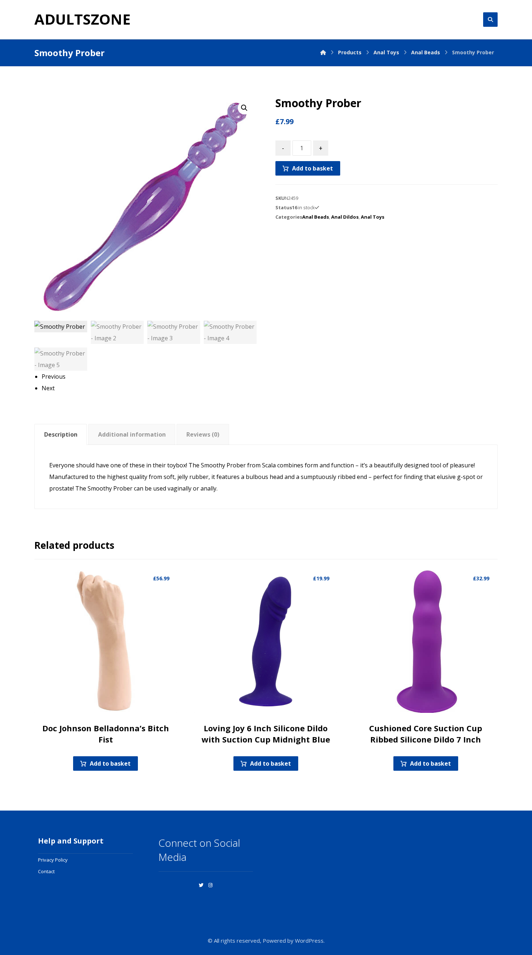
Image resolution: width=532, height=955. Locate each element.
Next (48, 388)
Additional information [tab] (132, 434)
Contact (46, 871)
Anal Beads (315, 217)
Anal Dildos (345, 217)
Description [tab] (60, 434)
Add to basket (312, 168)
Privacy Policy (53, 860)
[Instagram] (210, 885)
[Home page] (323, 52)
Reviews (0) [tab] (202, 434)
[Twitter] (201, 885)
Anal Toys (372, 217)
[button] (244, 107)
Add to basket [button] (110, 763)
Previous (54, 376)
